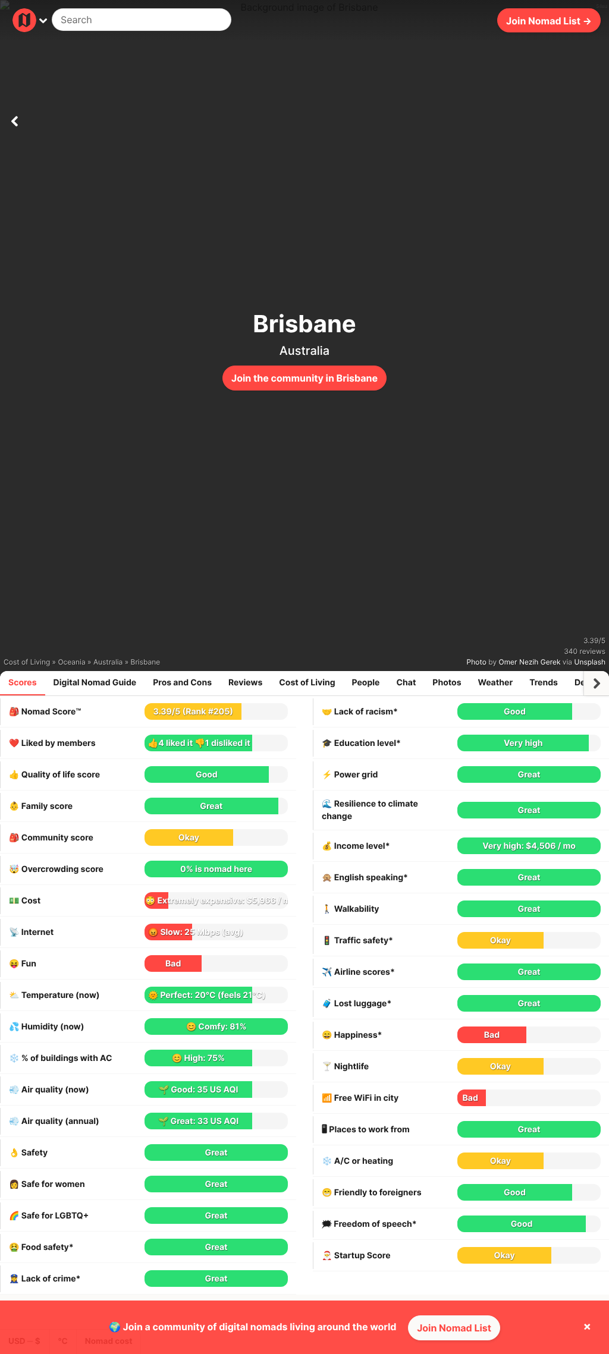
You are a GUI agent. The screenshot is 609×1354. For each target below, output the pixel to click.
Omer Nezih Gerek (530, 661)
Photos (446, 683)
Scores (22, 683)
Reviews (245, 683)
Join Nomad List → (549, 20)
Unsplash (590, 661)
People (366, 683)
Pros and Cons (182, 683)
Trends (543, 683)
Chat (406, 683)
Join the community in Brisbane (304, 378)
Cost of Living (307, 683)
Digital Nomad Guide (95, 683)
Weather (495, 683)
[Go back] (14, 119)
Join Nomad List (454, 1328)
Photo (476, 661)
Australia (304, 351)
